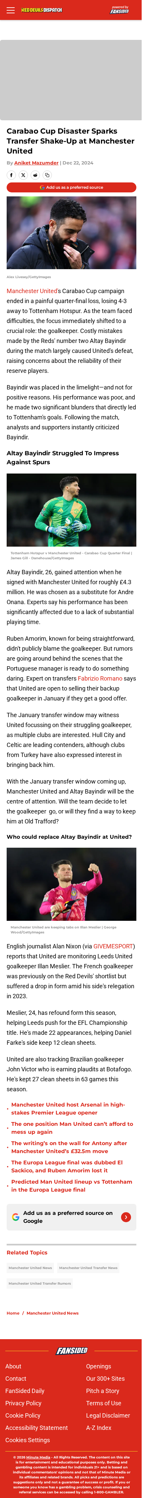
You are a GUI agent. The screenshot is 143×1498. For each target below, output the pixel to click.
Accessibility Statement (36, 1427)
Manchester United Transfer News (88, 1268)
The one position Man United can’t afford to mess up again (72, 1128)
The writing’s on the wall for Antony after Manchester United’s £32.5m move (69, 1147)
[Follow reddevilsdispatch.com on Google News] (126, 1217)
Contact (15, 1378)
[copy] (47, 175)
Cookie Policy (23, 1415)
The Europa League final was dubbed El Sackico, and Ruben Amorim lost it (67, 1166)
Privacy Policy (23, 1403)
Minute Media (38, 1457)
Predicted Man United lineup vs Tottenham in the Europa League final (71, 1186)
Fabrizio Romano (100, 678)
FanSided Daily (25, 1390)
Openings (98, 1366)
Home (13, 1313)
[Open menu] (11, 10)
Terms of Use (103, 1403)
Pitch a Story (102, 1390)
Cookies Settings (27, 1440)
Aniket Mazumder (36, 163)
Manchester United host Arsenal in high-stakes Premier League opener (68, 1109)
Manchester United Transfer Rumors (40, 1283)
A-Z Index (98, 1427)
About (13, 1366)
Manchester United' (32, 290)
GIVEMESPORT (113, 946)
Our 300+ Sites (105, 1378)
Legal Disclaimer (108, 1415)
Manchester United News (30, 1268)
